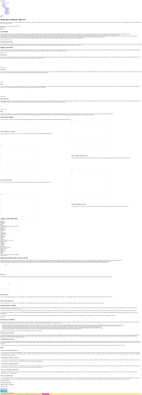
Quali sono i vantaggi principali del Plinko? (10, 369)
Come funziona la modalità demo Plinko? (9, 363)
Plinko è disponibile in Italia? (7, 375)
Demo (4, 5)
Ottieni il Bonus (4, 227)
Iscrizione (2, 15)
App (3, 3)
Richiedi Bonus (3, 27)
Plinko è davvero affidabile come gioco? (9, 350)
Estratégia (4, 4)
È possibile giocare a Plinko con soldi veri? (10, 357)
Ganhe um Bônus (4, 386)
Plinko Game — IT (6, 2)
